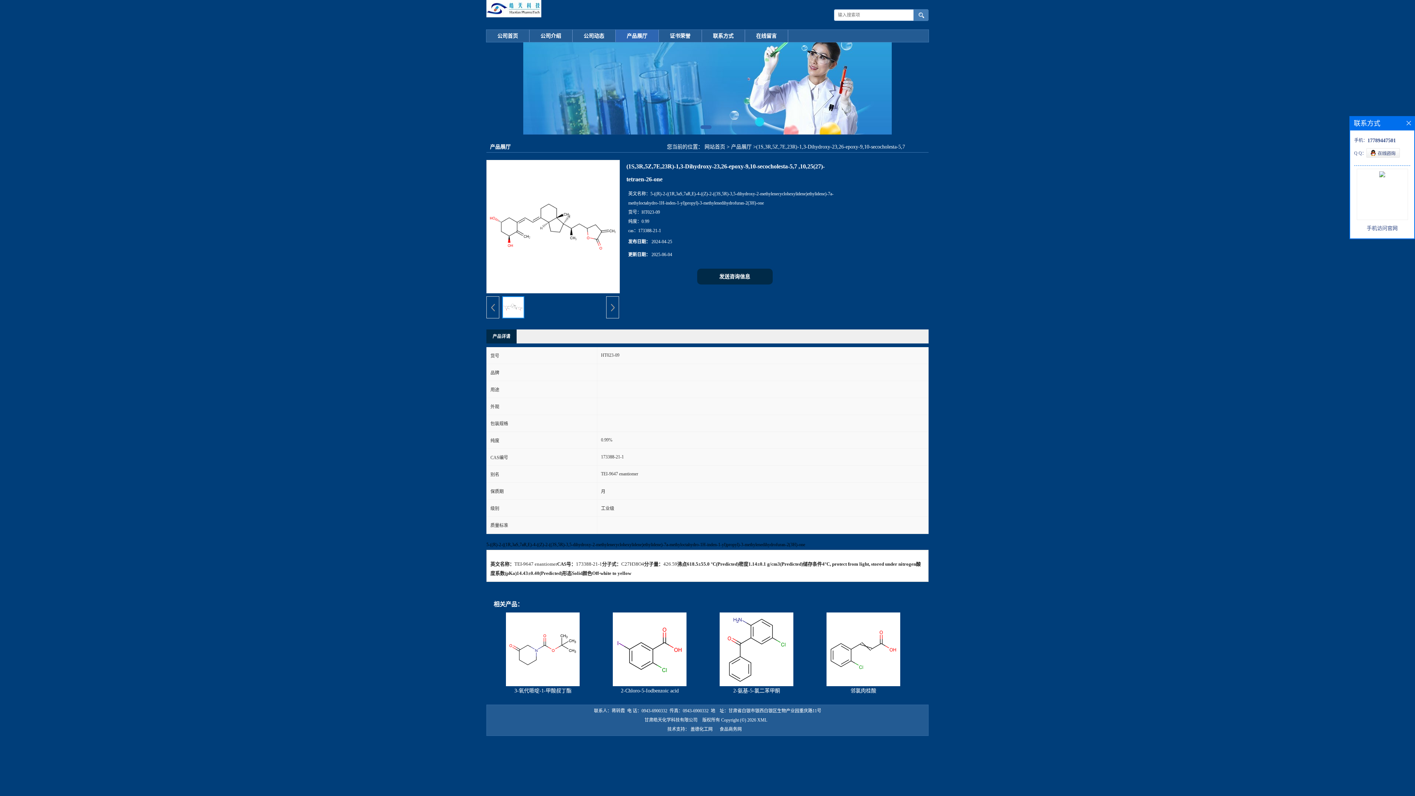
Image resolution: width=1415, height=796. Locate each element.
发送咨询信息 (734, 276)
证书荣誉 (680, 36)
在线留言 (766, 36)
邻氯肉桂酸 (863, 691)
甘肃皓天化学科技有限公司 (671, 720)
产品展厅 (637, 36)
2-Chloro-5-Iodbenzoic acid (650, 691)
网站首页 (715, 147)
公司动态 (594, 36)
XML (762, 720)
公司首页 (507, 36)
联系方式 (723, 36)
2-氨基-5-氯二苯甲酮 (756, 691)
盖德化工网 (702, 729)
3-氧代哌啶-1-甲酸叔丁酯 (543, 691)
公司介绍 (551, 36)
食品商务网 (731, 729)
